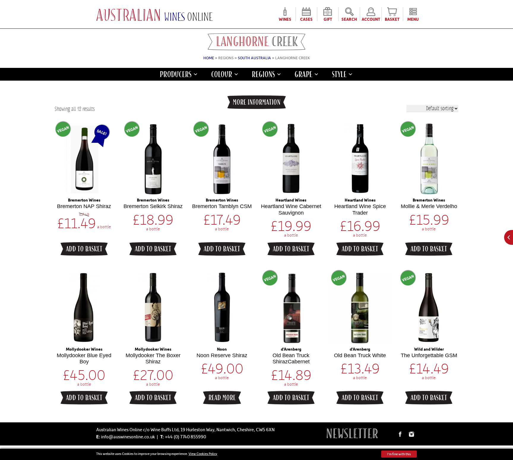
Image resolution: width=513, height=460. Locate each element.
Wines (285, 18)
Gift (328, 18)
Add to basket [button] (84, 249)
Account (371, 18)
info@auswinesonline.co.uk (128, 437)
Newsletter (352, 434)
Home (208, 57)
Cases (306, 18)
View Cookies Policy (203, 453)
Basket (392, 18)
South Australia (254, 57)
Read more (222, 398)
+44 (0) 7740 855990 (185, 437)
